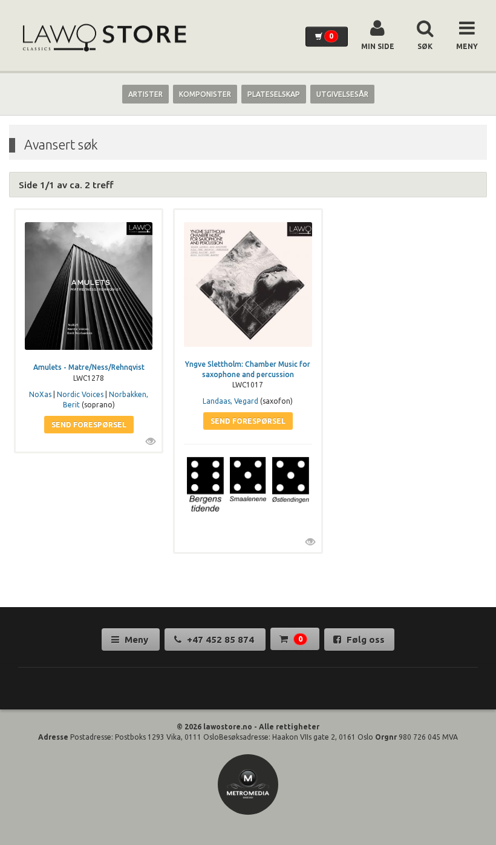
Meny (136, 639)
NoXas (40, 394)
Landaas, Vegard (230, 401)
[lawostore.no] (103, 38)
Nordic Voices (80, 394)
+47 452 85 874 (220, 639)
